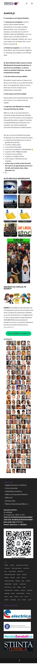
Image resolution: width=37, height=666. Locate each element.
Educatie (13, 577)
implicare (28, 581)
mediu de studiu (8, 590)
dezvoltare (20, 571)
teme (19, 599)
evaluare (24, 577)
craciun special (12, 571)
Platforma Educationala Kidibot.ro (16, 504)
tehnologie (13, 599)
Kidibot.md (8, 498)
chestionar (7, 568)
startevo (16, 596)
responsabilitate (20, 593)
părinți (13, 593)
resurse (28, 593)
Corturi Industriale (11, 488)
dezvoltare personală (9, 574)
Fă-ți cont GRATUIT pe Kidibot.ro (18, 333)
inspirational (23, 584)
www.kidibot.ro (9, 327)
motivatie (16, 590)
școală (29, 599)
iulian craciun (7, 587)
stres (21, 596)
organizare (29, 590)
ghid (23, 581)
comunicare (26, 568)
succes (26, 596)
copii (5, 571)
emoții (18, 577)
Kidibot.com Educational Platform (16, 494)
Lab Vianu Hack (10, 501)
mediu (24, 587)
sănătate (6, 599)
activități (12, 565)
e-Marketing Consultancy (13, 491)
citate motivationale (16, 568)
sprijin (10, 596)
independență (7, 584)
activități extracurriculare (22, 565)
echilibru (6, 577)
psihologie (7, 593)
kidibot (19, 587)
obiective (23, 590)
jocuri (14, 587)
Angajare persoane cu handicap (15, 485)
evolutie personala (9, 581)
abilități (6, 565)
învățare (24, 599)
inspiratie (15, 584)
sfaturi (6, 596)
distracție (24, 574)
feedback (17, 581)
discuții (18, 574)
